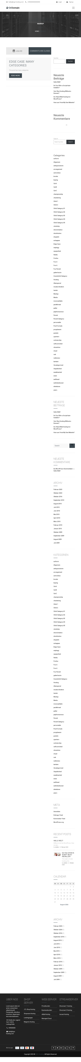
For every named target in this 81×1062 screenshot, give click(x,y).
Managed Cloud (46, 1018)
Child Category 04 (59, 219)
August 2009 (58, 539)
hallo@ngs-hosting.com (16, 2)
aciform (56, 158)
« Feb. (55, 907)
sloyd (55, 351)
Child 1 (56, 201)
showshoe (57, 347)
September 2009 (59, 536)
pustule (56, 333)
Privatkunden (46, 1006)
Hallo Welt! (57, 82)
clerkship (57, 226)
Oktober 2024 (58, 493)
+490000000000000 (33, 2)
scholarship (57, 340)
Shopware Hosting (29, 1013)
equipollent (57, 251)
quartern (56, 336)
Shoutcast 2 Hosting (65, 1010)
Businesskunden (47, 1010)
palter (55, 308)
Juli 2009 (56, 543)
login (60, 2)
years (55, 390)
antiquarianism (58, 165)
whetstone (57, 386)
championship (58, 194)
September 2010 (59, 500)
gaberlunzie (57, 272)
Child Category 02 (59, 212)
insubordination (59, 287)
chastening (57, 198)
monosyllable (58, 301)
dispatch (56, 237)
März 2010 (57, 521)
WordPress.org (59, 822)
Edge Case (57, 244)
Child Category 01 (59, 208)
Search (56, 138)
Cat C (55, 190)
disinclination (58, 230)
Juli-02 (19, 51)
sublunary (57, 358)
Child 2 (56, 205)
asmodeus (57, 173)
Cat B (55, 187)
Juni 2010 (57, 511)
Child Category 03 (59, 215)
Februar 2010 (58, 525)
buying (56, 180)
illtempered (57, 283)
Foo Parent (57, 269)
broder (56, 176)
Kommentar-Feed (59, 818)
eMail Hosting (46, 1014)
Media (56, 297)
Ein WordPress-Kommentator (63, 469)
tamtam (56, 361)
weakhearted (58, 372)
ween (55, 376)
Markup (56, 294)
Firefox (56, 258)
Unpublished (58, 368)
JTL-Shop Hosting (29, 1009)
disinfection (57, 233)
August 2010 (58, 503)
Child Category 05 (59, 222)
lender (56, 290)
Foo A (55, 262)
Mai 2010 (56, 514)
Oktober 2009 (58, 532)
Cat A (55, 183)
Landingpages (28, 1017)
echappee (57, 240)
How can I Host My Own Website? (64, 102)
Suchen (56, 58)
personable (57, 322)
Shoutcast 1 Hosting (65, 1006)
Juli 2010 (56, 507)
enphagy (56, 247)
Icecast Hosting (64, 1014)
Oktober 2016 (58, 496)
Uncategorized (58, 365)
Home (37, 31)
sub (55, 354)
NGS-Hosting (39, 1054)
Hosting (56, 279)
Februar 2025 (58, 489)
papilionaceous (59, 311)
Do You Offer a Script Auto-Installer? (68, 854)
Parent (56, 315)
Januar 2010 (58, 528)
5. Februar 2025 (64, 847)
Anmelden (57, 811)
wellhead (56, 379)
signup (71, 2)
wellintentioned (58, 383)
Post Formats (58, 326)
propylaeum (57, 329)
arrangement (58, 169)
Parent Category (59, 319)
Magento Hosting (29, 1022)
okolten (57, 847)
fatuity (55, 255)
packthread (57, 304)
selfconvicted (58, 344)
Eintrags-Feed (58, 815)
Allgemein (57, 162)
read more (15, 75)
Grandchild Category (60, 276)
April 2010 (57, 518)
